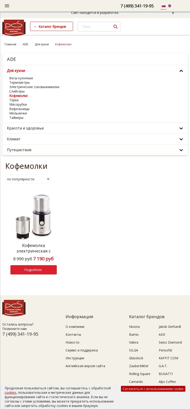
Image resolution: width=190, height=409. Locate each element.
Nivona (134, 326)
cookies (10, 392)
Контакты (73, 334)
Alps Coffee (167, 381)
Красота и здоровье (25, 128)
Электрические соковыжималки (34, 87)
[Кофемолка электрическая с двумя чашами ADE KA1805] (33, 217)
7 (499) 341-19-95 (137, 6)
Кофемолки (18, 95)
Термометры (19, 82)
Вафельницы (19, 109)
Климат (14, 138)
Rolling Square (139, 374)
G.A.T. (163, 366)
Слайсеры (17, 91)
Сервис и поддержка (82, 350)
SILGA (133, 350)
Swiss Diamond (170, 342)
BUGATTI (166, 374)
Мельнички (18, 113)
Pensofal (165, 350)
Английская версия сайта (85, 366)
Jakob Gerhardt (170, 326)
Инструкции (75, 358)
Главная (10, 44)
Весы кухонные (21, 78)
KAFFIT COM (168, 358)
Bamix (134, 334)
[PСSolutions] (13, 35)
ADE (25, 44)
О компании (75, 326)
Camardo (136, 381)
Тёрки (14, 100)
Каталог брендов (52, 26)
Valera (133, 342)
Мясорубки (18, 104)
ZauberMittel (138, 366)
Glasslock (136, 358)
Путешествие (19, 149)
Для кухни (42, 44)
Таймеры (16, 117)
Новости (72, 342)
